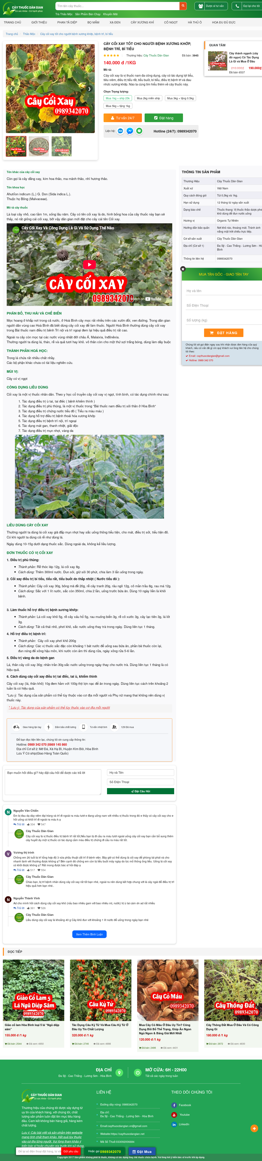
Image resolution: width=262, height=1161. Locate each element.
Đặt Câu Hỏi (142, 791)
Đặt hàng (166, 117)
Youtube (184, 1114)
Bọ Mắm (93, 22)
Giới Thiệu (39, 22)
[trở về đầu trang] (254, 1128)
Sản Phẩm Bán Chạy (88, 14)
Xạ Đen (115, 22)
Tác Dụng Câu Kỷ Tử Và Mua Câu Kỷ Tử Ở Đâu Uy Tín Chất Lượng (100, 1027)
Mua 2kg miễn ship (148, 98)
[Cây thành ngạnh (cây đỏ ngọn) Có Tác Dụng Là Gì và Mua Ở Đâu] (217, 60)
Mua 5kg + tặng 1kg (118, 106)
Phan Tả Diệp (67, 22)
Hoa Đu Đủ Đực (224, 22)
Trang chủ (12, 22)
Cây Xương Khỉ (142, 22)
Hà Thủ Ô (195, 22)
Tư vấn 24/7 (125, 117)
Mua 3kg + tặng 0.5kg (180, 98)
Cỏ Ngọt (171, 22)
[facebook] (130, 131)
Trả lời (20, 824)
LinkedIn (184, 1124)
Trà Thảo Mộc (64, 14)
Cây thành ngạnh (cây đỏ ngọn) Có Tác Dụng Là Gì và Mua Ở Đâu (244, 57)
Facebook (185, 1105)
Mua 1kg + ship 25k (118, 98)
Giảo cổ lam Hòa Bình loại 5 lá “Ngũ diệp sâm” (32, 1027)
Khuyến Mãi (110, 14)
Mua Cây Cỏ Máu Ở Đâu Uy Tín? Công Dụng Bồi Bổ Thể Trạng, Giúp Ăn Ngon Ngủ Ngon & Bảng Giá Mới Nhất (165, 1029)
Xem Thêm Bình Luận (89, 934)
